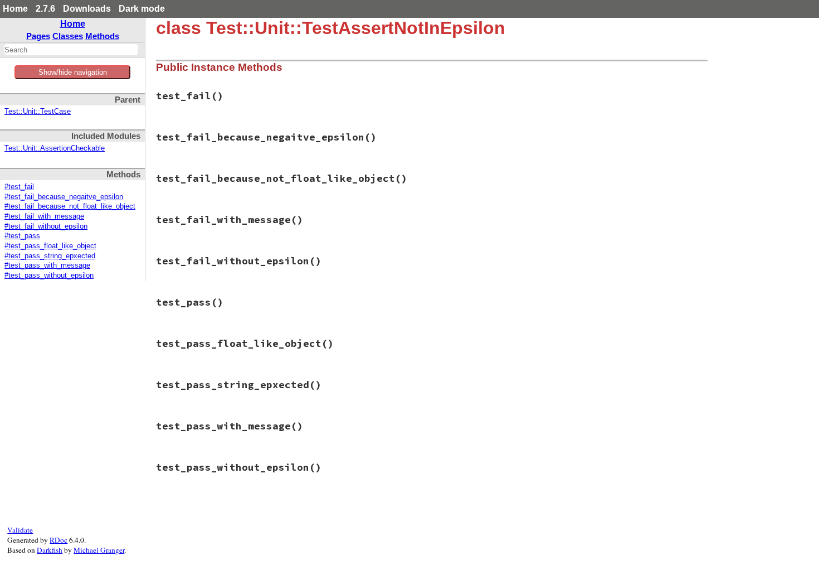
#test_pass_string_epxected (49, 256)
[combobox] (71, 49)
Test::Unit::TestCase (37, 111)
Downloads (87, 8)
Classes (67, 36)
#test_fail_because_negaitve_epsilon (63, 197)
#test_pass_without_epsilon (49, 275)
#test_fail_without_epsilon (45, 226)
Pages (38, 36)
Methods (102, 36)
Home (15, 8)
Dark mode (142, 8)
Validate (20, 530)
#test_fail (19, 187)
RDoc (58, 540)
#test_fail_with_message (44, 216)
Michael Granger (99, 550)
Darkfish (49, 550)
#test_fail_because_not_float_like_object (69, 206)
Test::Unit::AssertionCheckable (54, 148)
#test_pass (22, 236)
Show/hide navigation (72, 72)
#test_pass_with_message (47, 265)
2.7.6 (45, 8)
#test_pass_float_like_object (50, 246)
